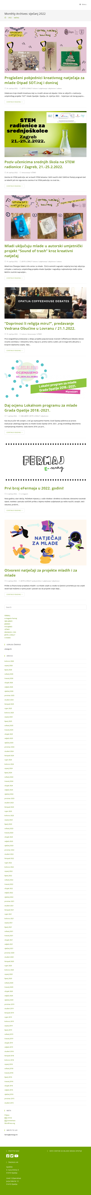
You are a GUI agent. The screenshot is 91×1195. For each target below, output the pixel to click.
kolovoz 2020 (9, 970)
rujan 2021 (8, 914)
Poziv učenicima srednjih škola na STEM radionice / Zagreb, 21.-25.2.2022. (40, 164)
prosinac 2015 (9, 1098)
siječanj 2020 (9, 1000)
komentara (10, 1120)
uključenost (52, 88)
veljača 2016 (9, 1090)
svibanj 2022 (9, 880)
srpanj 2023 (9, 820)
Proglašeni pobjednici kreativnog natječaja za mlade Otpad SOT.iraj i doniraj (44, 80)
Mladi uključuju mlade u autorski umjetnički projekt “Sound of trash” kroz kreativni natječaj (43, 250)
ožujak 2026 (9, 683)
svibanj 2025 (9, 725)
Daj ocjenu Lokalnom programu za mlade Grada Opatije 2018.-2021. (41, 408)
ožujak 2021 (9, 940)
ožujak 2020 (9, 991)
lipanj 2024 (8, 773)
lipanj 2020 (8, 978)
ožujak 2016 (9, 1086)
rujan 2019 (8, 1017)
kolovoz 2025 (9, 713)
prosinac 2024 (9, 747)
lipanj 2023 (8, 824)
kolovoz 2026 (9, 661)
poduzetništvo (36, 581)
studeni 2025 (9, 700)
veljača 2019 (9, 1047)
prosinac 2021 (9, 901)
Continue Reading (14, 102)
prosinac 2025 (9, 695)
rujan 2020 (8, 966)
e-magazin (24, 494)
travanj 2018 (9, 1073)
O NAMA (8, 638)
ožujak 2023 (9, 837)
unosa (8, 1118)
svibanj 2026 (9, 674)
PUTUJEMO (8, 627)
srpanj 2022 (9, 871)
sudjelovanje (43, 88)
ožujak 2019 (9, 1043)
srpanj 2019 (9, 1026)
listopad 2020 (9, 961)
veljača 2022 (9, 893)
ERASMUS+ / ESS (10, 632)
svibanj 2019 (9, 1034)
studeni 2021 (9, 906)
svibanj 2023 (9, 828)
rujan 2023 (8, 811)
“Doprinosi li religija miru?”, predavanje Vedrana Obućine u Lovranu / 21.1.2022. (40, 326)
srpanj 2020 (9, 974)
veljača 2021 (9, 944)
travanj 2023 (9, 833)
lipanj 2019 (8, 1030)
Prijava (7, 1115)
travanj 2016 (9, 1081)
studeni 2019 (9, 1008)
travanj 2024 (9, 781)
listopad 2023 (9, 807)
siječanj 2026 (9, 691)
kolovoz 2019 (9, 1021)
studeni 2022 (9, 854)
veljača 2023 (9, 841)
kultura (35, 88)
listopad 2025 (9, 704)
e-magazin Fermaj (11, 618)
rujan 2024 (8, 760)
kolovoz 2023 (9, 815)
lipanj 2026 (8, 670)
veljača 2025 (9, 738)
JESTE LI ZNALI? (27, 88)
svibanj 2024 (9, 777)
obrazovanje (26, 173)
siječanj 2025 (9, 743)
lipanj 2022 (8, 876)
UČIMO (33, 173)
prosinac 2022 (9, 850)
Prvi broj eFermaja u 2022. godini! (34, 488)
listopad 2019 (9, 1013)
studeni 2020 (9, 957)
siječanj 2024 (9, 794)
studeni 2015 (9, 1103)
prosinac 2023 (9, 798)
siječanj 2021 (9, 948)
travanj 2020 (9, 987)
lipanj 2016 (8, 1077)
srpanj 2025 (9, 717)
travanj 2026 (9, 678)
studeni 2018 (9, 1051)
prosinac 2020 (9, 953)
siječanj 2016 (9, 1094)
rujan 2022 (8, 863)
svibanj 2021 (9, 931)
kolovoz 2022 (9, 867)
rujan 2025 (8, 708)
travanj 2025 (9, 730)
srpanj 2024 (9, 768)
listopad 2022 (9, 858)
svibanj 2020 (9, 983)
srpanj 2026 (9, 665)
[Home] (5, 17)
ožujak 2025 (9, 734)
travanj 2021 (9, 935)
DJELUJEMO (25, 416)
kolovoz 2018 (9, 1060)
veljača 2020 (9, 996)
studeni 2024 (9, 751)
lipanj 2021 (8, 927)
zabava (59, 88)
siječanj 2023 (9, 845)
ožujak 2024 (9, 785)
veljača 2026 (9, 687)
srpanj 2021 (9, 923)
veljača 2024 (9, 790)
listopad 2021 (9, 910)
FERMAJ (7, 615)
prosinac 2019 (9, 1004)
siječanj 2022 (9, 897)
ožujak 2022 (9, 888)
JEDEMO (7, 624)
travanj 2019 (9, 1038)
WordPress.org (10, 1123)
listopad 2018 (9, 1056)
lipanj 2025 (8, 721)
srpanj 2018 (9, 1064)
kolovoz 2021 (9, 918)
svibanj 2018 (9, 1068)
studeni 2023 (9, 803)
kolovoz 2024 (9, 764)
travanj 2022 (9, 884)
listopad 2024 (9, 755)
